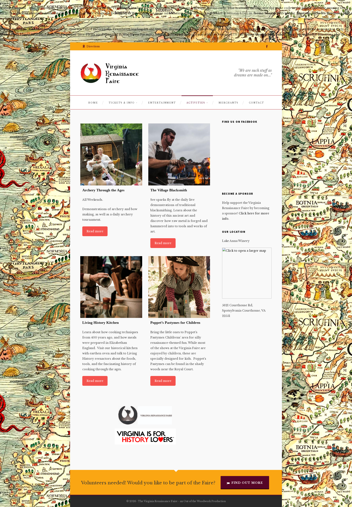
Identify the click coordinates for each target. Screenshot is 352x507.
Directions (93, 46)
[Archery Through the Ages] (111, 154)
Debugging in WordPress (129, 13)
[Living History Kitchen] (111, 287)
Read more (95, 231)
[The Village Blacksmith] (179, 154)
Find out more (247, 483)
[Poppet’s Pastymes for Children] (179, 287)
